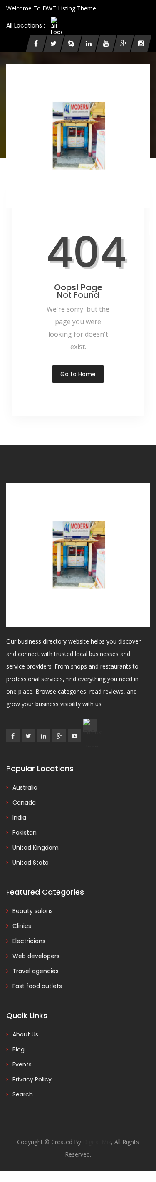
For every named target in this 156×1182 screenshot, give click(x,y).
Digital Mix (97, 1142)
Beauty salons (32, 911)
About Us (25, 1034)
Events (22, 1064)
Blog (18, 1049)
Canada (24, 802)
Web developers (35, 956)
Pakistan (24, 832)
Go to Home (78, 374)
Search (22, 1094)
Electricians (28, 941)
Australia (24, 787)
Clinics (21, 926)
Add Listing (125, 228)
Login (22, 228)
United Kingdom (35, 847)
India (19, 817)
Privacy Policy (32, 1079)
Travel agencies (35, 971)
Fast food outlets (37, 986)
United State (30, 862)
